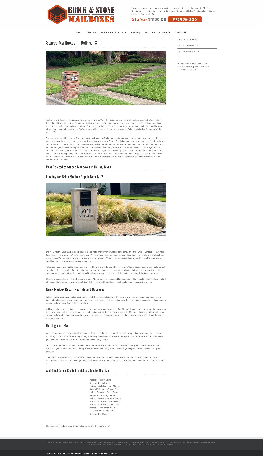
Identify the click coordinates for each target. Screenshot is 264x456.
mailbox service (170, 11)
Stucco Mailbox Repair (189, 51)
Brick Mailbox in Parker (99, 383)
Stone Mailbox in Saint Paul (101, 411)
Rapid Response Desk (184, 19)
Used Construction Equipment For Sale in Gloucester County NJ (193, 66)
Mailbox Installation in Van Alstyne (104, 386)
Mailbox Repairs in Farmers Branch (105, 398)
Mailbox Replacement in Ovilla (103, 408)
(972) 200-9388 (157, 19)
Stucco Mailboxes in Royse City (103, 389)
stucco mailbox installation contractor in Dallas (94, 141)
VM (100, 453)
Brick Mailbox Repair (98, 414)
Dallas (130, 129)
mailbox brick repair (94, 442)
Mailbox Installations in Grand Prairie (105, 401)
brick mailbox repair (136, 120)
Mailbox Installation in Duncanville (104, 404)
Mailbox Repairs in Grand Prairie (104, 392)
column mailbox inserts (163, 8)
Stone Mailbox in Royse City (102, 395)
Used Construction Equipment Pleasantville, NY (89, 426)
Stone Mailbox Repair (188, 45)
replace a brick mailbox (110, 270)
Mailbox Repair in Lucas (100, 380)
